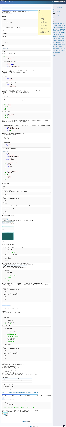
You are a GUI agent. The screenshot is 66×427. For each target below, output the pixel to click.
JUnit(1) (53, 29)
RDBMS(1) (64, 34)
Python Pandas (54, 9)
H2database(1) (54, 27)
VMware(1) (64, 38)
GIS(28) (54, 26)
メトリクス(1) (63, 48)
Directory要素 (42, 18)
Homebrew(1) (61, 27)
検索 (52, 1)
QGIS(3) (63, 34)
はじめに (40, 12)
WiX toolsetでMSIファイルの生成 (43, 28)
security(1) (54, 44)
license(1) (56, 42)
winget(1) (62, 44)
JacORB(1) (57, 29)
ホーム (1, 0)
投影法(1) (61, 50)
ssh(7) (58, 44)
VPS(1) (65, 38)
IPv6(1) (64, 27)
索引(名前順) (54, 55)
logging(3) (60, 42)
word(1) (63, 44)
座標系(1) (59, 50)
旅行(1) (64, 50)
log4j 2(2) (58, 42)
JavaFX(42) (63, 29)
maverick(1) (64, 42)
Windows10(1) (54, 40)
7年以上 (27, 421)
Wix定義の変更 (41, 27)
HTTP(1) (59, 27)
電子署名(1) (55, 52)
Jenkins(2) (60, 30)
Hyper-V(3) (63, 27)
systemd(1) (59, 44)
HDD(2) (56, 27)
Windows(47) (63, 39)
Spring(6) (63, 36)
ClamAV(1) (56, 25)
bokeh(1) (63, 40)
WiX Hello (40, 11)
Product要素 (42, 16)
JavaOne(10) (54, 30)
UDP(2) (58, 38)
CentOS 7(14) (59, 24)
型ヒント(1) (57, 50)
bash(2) (61, 40)
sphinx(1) (56, 44)
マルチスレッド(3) (60, 48)
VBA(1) (62, 38)
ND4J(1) (64, 32)
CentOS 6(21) (56, 24)
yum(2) (64, 44)
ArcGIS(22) (64, 23)
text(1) (60, 44)
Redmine (31, 426)
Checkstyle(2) (54, 25)
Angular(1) (56, 23)
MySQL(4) (63, 32)
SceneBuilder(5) (57, 36)
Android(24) (62, 22)
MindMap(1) (59, 32)
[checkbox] (64, 426)
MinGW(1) (57, 32)
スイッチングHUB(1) (59, 46)
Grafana (54, 14)
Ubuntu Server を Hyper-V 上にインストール (57, 15)
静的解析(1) (59, 52)
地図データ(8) (55, 50)
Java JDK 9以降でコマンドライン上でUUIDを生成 (46, 31)
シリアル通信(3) (56, 46)
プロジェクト (3, 0)
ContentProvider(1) (60, 25)
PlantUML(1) (54, 34)
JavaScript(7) (56, 30)
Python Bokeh (54, 17)
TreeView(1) (54, 38)
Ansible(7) (57, 23)
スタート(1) (61, 46)
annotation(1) (59, 40)
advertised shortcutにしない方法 (43, 32)
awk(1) (60, 40)
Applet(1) (61, 23)
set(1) (55, 44)
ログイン (64, 0)
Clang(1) (58, 25)
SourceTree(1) (60, 36)
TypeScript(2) (56, 38)
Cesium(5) (62, 24)
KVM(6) (64, 30)
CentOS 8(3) (61, 24)
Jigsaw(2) (63, 30)
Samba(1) (55, 36)
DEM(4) (64, 25)
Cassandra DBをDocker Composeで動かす (57, 7)
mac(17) (61, 42)
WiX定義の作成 (41, 14)
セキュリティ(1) (63, 46)
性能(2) (60, 50)
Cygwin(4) (62, 25)
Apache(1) (60, 23)
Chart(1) (64, 24)
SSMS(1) (54, 36)
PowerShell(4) (59, 34)
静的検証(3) (57, 52)
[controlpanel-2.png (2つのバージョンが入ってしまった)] (8, 398)
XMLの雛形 (42, 15)
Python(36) (61, 34)
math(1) (62, 42)
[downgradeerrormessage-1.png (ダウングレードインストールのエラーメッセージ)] (5, 413)
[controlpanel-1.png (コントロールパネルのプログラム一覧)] (8, 222)
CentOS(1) (54, 24)
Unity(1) (61, 38)
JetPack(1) (61, 30)
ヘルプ (5, 0)
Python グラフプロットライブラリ (56, 10)
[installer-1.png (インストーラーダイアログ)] (5, 218)
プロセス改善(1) (57, 48)
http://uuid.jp (4, 368)
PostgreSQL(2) (56, 34)
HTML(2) (57, 27)
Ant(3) (58, 23)
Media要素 (42, 17)
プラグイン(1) (55, 48)
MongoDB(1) (61, 32)
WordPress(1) (57, 40)
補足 (39, 29)
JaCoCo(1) (55, 29)
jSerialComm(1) (54, 42)
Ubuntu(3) (59, 38)
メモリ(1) (64, 48)
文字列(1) (63, 50)
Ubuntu (54, 16)
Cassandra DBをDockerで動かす (56, 11)
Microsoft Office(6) (54, 32)
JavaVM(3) (58, 30)
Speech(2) (62, 36)
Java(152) (60, 29)
